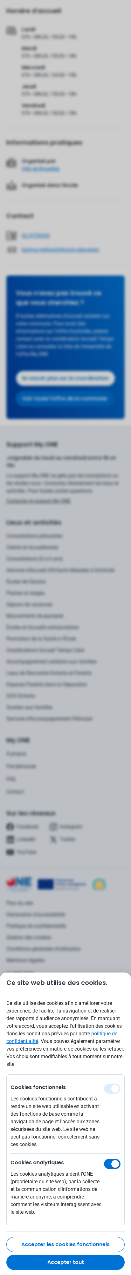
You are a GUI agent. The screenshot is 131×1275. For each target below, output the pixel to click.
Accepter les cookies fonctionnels (65, 1244)
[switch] (112, 1164)
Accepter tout (65, 1262)
